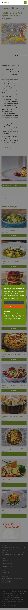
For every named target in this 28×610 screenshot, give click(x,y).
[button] (14, 302)
